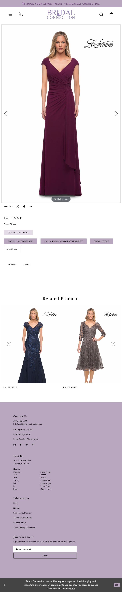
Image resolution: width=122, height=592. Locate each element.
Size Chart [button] (10, 224)
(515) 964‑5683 (20, 421)
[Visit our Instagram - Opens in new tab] (14, 444)
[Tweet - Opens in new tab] (17, 206)
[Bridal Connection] (61, 14)
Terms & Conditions (22, 518)
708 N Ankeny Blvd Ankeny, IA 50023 (22, 462)
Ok (117, 584)
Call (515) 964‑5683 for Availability (63, 241)
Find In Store (101, 241)
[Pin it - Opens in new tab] (24, 206)
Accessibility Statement (24, 527)
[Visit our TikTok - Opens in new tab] (27, 444)
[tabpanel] (61, 114)
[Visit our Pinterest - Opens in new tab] (33, 444)
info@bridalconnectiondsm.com (28, 424)
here (72, 588)
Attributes (12, 249)
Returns (16, 508)
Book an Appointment (20, 241)
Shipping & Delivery (22, 513)
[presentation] (31, 344)
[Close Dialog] (4, 585)
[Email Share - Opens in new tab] (31, 206)
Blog (15, 503)
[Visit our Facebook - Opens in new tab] (20, 444)
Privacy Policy (19, 522)
